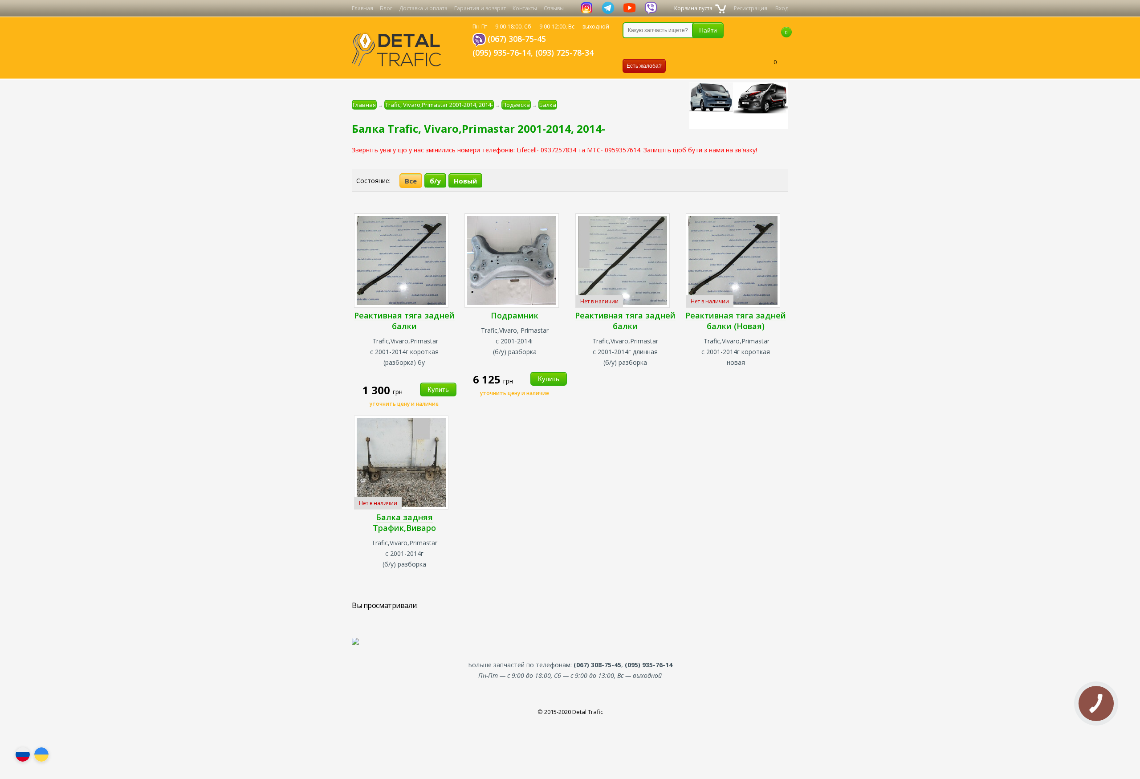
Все (411, 180)
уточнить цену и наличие (404, 404)
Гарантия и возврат (480, 8)
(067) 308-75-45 (517, 38)
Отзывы (554, 8)
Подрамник (514, 315)
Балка (547, 105)
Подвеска (516, 105)
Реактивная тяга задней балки (404, 320)
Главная (362, 8)
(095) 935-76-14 (501, 52)
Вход (781, 8)
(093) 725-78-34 (564, 52)
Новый (465, 180)
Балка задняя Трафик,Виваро (404, 522)
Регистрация (750, 8)
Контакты (525, 8)
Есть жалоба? (644, 66)
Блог (386, 8)
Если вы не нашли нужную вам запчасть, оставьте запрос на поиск (669, 48)
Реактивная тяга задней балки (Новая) (735, 320)
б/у (435, 180)
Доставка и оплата (423, 8)
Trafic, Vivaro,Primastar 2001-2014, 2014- (439, 105)
